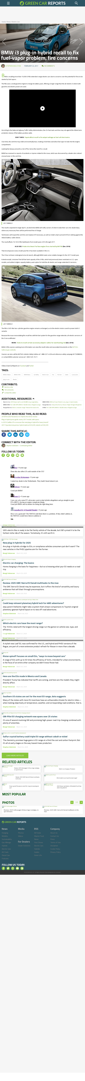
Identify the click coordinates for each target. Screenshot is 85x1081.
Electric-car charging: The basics (18, 563)
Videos (20, 836)
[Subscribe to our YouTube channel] (17, 455)
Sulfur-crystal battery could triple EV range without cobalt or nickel (35, 736)
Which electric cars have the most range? (23, 623)
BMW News (27, 374)
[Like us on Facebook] (3, 455)
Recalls (15, 379)
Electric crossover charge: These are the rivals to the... (21, 407)
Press (52, 839)
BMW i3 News (7, 374)
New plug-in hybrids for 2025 (17, 543)
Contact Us (54, 836)
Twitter (31, 365)
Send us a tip (8, 387)
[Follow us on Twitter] (8, 455)
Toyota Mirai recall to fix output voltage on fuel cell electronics (47, 137)
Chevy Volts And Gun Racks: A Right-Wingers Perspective (61, 405)
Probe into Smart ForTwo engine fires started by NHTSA (42, 246)
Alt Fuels (5, 852)
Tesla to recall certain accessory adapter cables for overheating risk (41, 342)
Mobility (5, 836)
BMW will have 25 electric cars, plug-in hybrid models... (60, 402)
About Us (53, 832)
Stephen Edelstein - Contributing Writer (19, 445)
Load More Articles (15, 755)
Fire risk (59, 374)
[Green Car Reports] (42, 3)
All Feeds (37, 832)
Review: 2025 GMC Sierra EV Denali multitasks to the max (31, 583)
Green (66, 374)
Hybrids (4, 845)
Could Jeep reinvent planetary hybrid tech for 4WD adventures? (33, 603)
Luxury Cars (75, 374)
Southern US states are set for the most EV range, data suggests (34, 696)
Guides (36, 852)
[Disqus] (42, 492)
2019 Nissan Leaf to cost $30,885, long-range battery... (21, 402)
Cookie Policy (55, 849)
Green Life (38, 855)
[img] (4, 434)
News (9, 22)
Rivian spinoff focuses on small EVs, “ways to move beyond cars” (34, 656)
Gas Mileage (6, 842)
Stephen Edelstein (13, 66)
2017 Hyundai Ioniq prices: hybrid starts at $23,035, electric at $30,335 (25, 425)
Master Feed (39, 836)
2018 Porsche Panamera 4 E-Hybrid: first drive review (19, 416)
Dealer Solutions (24, 845)
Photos (21, 832)
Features (5, 858)
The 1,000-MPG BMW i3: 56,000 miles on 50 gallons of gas (22, 405)
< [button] (72, 802)
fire (53, 374)
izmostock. (58, 872)
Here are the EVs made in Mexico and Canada (24, 676)
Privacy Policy (55, 852)
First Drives (38, 842)
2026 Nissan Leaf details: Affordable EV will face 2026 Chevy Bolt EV (42, 632)
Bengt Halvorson (9, 525)
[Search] (76, 3)
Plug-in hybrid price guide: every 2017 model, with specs (20, 419)
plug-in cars (6, 379)
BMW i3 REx (17, 374)
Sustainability (7, 839)
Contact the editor (10, 392)
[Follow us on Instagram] (12, 455)
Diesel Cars (6, 855)
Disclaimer (54, 845)
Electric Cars (16, 22)
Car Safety (36, 374)
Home (4, 22)
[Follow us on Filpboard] (22, 455)
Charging (5, 832)
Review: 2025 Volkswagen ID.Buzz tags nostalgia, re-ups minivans (26, 769)
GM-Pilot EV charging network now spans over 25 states (30, 716)
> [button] (81, 802)
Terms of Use (55, 842)
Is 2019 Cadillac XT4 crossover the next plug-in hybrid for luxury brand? (25, 422)
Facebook (23, 365)
